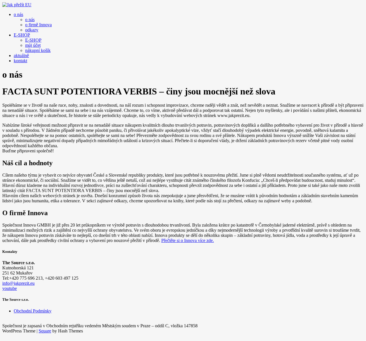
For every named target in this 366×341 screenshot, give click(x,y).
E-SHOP (22, 35)
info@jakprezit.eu (18, 283)
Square (45, 330)
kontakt (20, 60)
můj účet (33, 45)
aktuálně (21, 55)
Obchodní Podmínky (32, 310)
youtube (9, 288)
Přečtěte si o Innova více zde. (187, 240)
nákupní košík (38, 50)
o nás (18, 14)
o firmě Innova (38, 24)
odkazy (31, 29)
